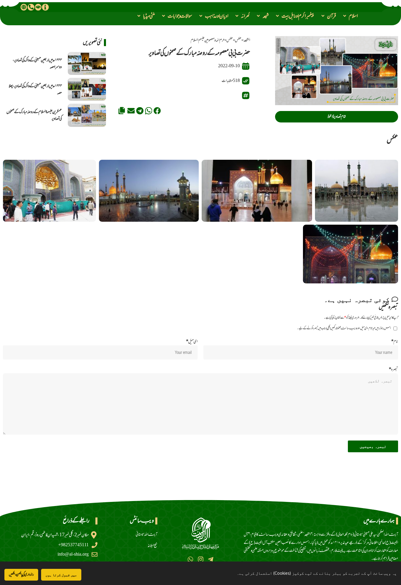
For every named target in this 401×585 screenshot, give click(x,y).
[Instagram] (200, 559)
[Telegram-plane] (210, 559)
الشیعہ (246, 40)
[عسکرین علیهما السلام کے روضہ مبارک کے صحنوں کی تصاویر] (87, 115)
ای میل (192, 341)
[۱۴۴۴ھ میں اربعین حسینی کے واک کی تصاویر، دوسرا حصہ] (87, 63)
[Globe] (24, 7)
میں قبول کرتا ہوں (61, 575)
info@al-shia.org (73, 554)
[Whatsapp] (190, 559)
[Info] (45, 7)
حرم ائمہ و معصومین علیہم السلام (208, 40)
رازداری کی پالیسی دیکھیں (21, 574)
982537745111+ (73, 545)
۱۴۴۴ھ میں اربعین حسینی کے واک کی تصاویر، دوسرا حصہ (37, 63)
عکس (238, 40)
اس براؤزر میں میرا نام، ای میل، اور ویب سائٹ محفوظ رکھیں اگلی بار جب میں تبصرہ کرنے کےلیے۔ (344, 328)
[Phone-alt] (31, 7)
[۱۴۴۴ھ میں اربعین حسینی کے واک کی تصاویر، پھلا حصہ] (87, 89)
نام (394, 341)
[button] (350, 15)
